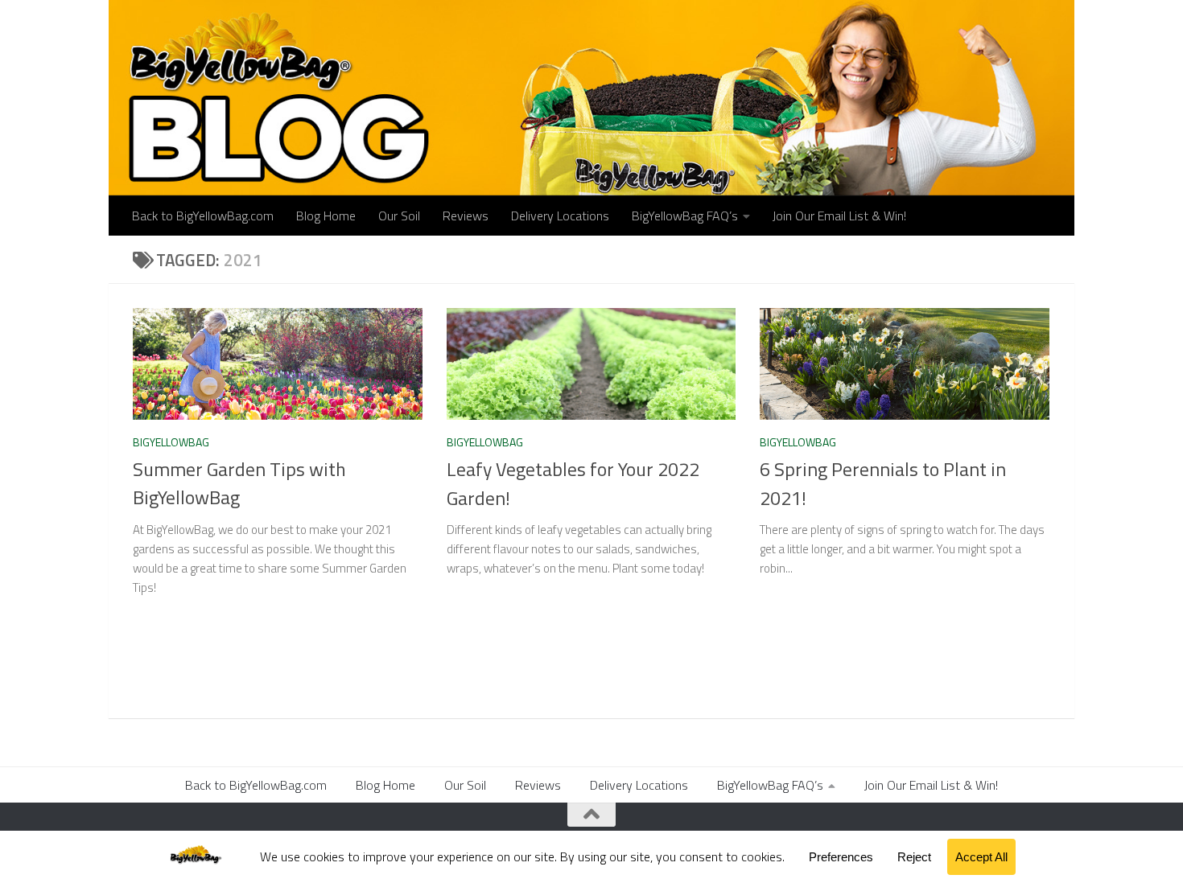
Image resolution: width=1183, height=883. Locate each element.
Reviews (465, 215)
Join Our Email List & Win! (839, 215)
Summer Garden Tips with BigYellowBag (239, 482)
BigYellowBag (171, 441)
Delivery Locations (560, 215)
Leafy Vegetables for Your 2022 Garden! (573, 482)
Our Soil (399, 215)
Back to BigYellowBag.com (203, 215)
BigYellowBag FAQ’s (685, 215)
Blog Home (326, 215)
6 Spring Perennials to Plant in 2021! (883, 482)
